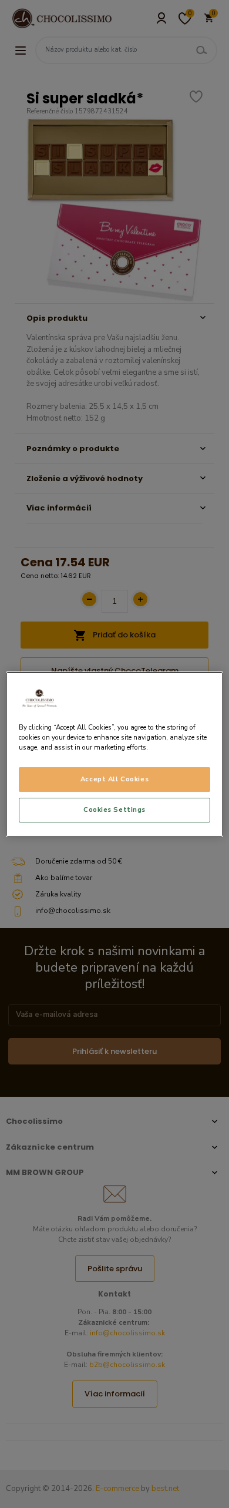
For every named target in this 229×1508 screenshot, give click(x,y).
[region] (115, 754)
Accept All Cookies (114, 779)
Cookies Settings (114, 809)
